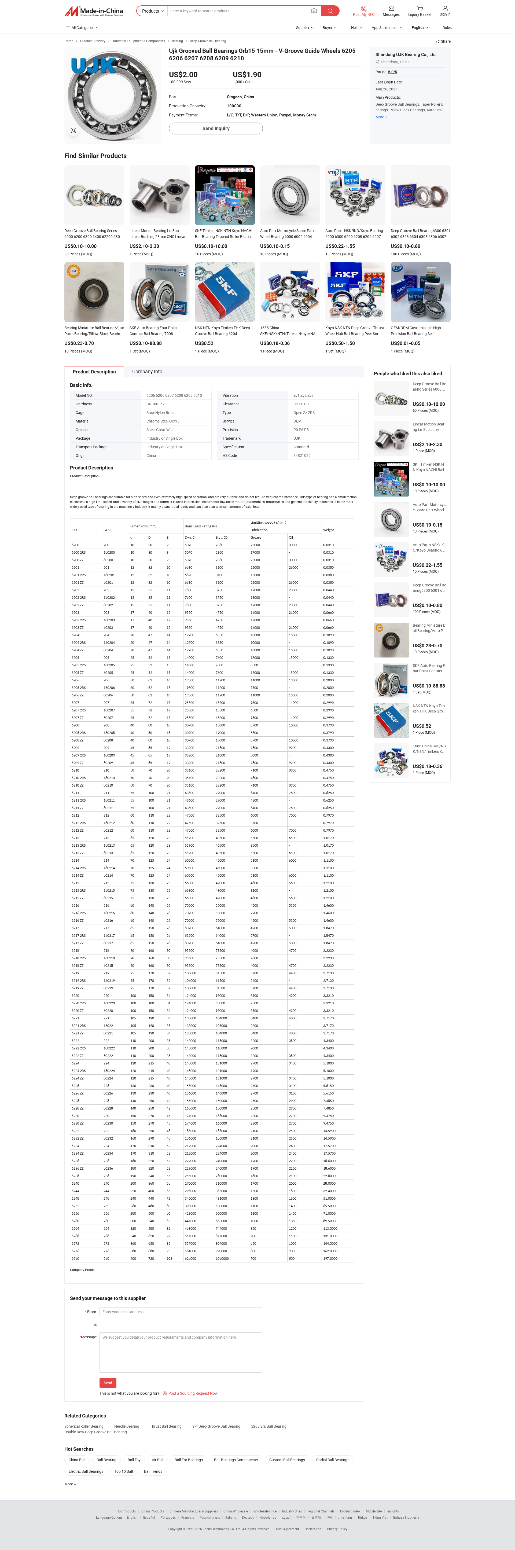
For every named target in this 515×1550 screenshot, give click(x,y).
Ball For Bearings (189, 1459)
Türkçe (362, 1517)
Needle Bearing (126, 1426)
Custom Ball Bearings (287, 1459)
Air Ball (157, 1459)
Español (149, 1517)
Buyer (327, 27)
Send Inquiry (216, 128)
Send (108, 1382)
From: (91, 1311)
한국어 (301, 1517)
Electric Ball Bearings (86, 1471)
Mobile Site (374, 1511)
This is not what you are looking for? (129, 1393)
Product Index (350, 1511)
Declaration (313, 1529)
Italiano (230, 1517)
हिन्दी (330, 1517)
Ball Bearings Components (236, 1459)
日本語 (316, 1517)
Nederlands (267, 1517)
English (132, 1517)
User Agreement (287, 1529)
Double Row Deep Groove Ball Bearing (95, 1431)
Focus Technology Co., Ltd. (222, 1529)
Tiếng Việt (380, 1517)
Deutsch (248, 1517)
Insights (393, 1511)
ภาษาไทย (345, 1517)
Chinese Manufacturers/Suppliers (194, 1511)
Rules (447, 27)
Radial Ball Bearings (332, 1459)
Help (355, 27)
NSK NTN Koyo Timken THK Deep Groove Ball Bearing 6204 (429, 708)
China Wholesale (235, 1511)
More (380, 116)
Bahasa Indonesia (406, 1517)
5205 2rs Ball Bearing (268, 1426)
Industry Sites (292, 1511)
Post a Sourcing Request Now (190, 1393)
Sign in (445, 14)
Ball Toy (134, 1459)
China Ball (77, 1459)
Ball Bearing (106, 1459)
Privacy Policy (337, 1529)
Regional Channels (320, 1511)
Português (168, 1517)
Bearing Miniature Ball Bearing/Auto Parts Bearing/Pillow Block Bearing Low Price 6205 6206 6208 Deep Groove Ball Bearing (429, 628)
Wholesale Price (265, 1511)
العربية (286, 1517)
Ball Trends (153, 1471)
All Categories (83, 27)
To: (94, 1324)
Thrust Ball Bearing (166, 1426)
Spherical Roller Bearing (84, 1426)
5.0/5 (392, 72)
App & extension (385, 27)
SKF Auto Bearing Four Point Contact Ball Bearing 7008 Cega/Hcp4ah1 (429, 668)
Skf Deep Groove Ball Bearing (216, 1426)
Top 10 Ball (124, 1471)
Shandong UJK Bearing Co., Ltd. (406, 54)
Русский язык (210, 1517)
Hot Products (126, 1511)
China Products (152, 1511)
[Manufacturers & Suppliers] (93, 11)
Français (187, 1517)
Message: (88, 1336)
